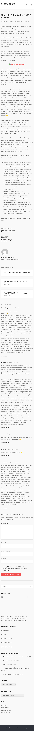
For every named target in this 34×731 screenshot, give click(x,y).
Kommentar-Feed (6, 710)
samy (4, 664)
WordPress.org (5, 712)
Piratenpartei (12, 21)
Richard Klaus (7, 674)
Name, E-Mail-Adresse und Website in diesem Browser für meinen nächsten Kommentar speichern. (16, 568)
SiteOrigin (25, 728)
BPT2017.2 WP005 (6, 647)
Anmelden (4, 705)
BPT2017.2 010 (5, 634)
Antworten (5, 356)
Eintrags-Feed (5, 707)
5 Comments (25, 21)
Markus (4, 362)
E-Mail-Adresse (6, 551)
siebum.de (8, 3)
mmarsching (5, 434)
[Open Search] (27, 5)
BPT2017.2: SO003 (18, 674)
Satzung (18, 21)
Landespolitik (4, 21)
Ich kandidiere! (5, 630)
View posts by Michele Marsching (10, 259)
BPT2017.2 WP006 (6, 643)
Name (3, 543)
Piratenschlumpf (7, 668)
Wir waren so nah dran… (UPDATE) (21, 657)
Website (3, 559)
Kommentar (5, 523)
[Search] (30, 586)
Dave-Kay (4, 308)
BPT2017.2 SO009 (6, 638)
